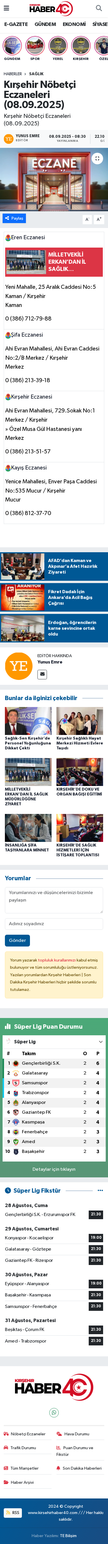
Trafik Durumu (23, 1448)
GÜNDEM (45, 24)
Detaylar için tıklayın (54, 1169)
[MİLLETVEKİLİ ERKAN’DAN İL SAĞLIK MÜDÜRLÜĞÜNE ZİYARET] (28, 772)
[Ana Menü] (6, 8)
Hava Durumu (77, 1434)
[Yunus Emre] (19, 665)
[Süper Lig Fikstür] (100, 1190)
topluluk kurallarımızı (57, 960)
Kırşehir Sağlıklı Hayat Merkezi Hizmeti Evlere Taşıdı (79, 743)
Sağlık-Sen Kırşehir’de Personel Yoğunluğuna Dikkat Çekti (28, 743)
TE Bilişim (68, 1536)
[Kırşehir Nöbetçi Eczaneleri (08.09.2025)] (54, 179)
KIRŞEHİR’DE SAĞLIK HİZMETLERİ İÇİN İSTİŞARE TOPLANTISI (77, 850)
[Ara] (98, 8)
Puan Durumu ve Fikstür (74, 1451)
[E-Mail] (42, 674)
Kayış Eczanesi (29, 468)
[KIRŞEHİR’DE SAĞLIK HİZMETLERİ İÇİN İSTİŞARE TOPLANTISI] (79, 827)
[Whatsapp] (54, 1412)
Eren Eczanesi (28, 237)
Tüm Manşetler (24, 1468)
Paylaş (17, 218)
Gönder (17, 940)
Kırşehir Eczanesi (31, 397)
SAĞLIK (36, 74)
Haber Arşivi (22, 1482)
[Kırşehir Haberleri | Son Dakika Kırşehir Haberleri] (51, 8)
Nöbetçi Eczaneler (28, 1434)
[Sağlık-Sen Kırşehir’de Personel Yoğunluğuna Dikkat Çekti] (28, 720)
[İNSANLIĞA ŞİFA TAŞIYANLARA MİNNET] (28, 827)
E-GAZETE (16, 24)
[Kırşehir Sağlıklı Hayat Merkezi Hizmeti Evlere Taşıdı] (79, 720)
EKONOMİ (74, 24)
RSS (15, 1513)
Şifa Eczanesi (27, 335)
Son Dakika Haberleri (82, 1468)
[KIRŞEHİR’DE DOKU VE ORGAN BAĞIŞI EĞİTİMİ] (79, 772)
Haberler (13, 74)
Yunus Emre (49, 662)
